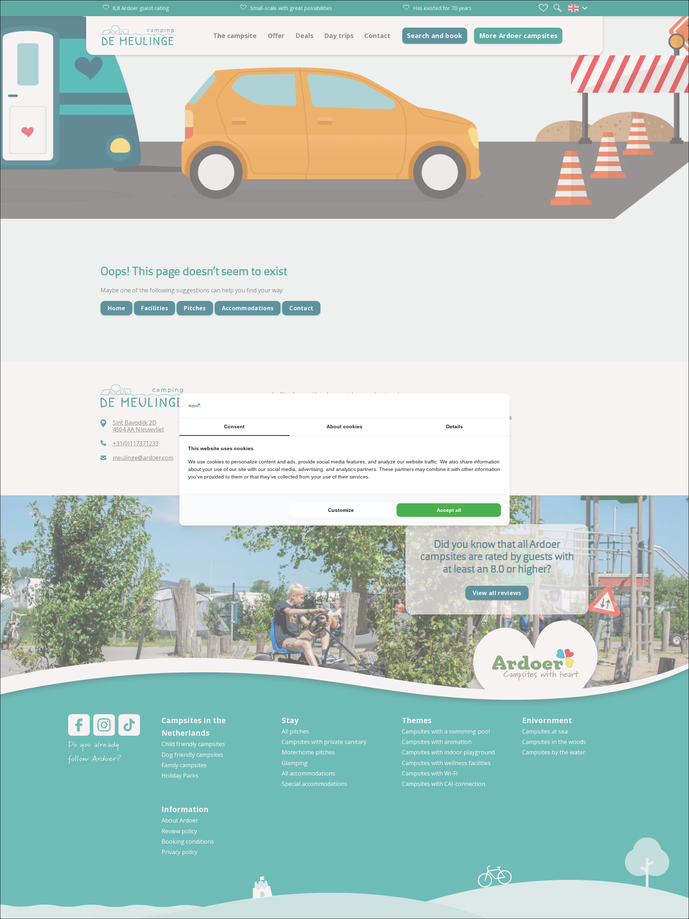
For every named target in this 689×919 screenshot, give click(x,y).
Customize (341, 510)
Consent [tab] (234, 426)
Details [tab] (454, 426)
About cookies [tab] (344, 426)
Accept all (449, 510)
